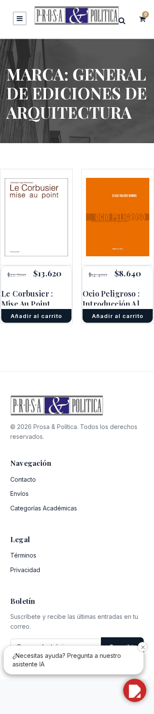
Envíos (19, 493)
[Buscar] (124, 20)
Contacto (23, 479)
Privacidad (25, 569)
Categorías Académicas (43, 508)
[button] (134, 690)
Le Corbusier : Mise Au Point (27, 298)
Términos (23, 555)
